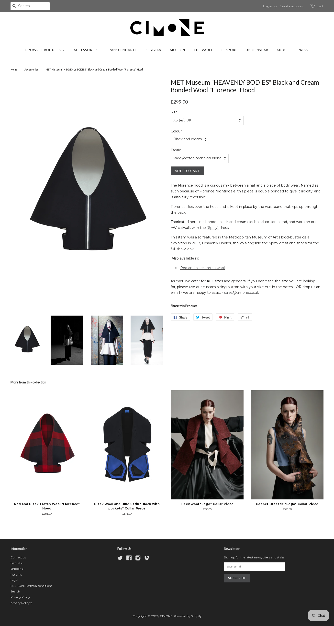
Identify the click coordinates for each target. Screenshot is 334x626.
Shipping (17, 568)
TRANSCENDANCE (121, 50)
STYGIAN (153, 50)
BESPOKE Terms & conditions (31, 586)
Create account (292, 6)
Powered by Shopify (187, 616)
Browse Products (44, 50)
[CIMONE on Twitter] (120, 559)
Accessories (86, 50)
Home (14, 69)
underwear (257, 50)
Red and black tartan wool (202, 268)
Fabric (176, 150)
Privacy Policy (20, 597)
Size (174, 112)
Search (15, 591)
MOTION (177, 50)
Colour (176, 131)
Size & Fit (17, 563)
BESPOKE (229, 50)
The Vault (203, 50)
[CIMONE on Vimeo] (146, 559)
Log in (267, 6)
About (283, 50)
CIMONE (166, 616)
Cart (320, 6)
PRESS (303, 50)
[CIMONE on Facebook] (129, 559)
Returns (16, 574)
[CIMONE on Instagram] (138, 559)
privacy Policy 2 (21, 603)
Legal (14, 580)
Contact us (18, 557)
